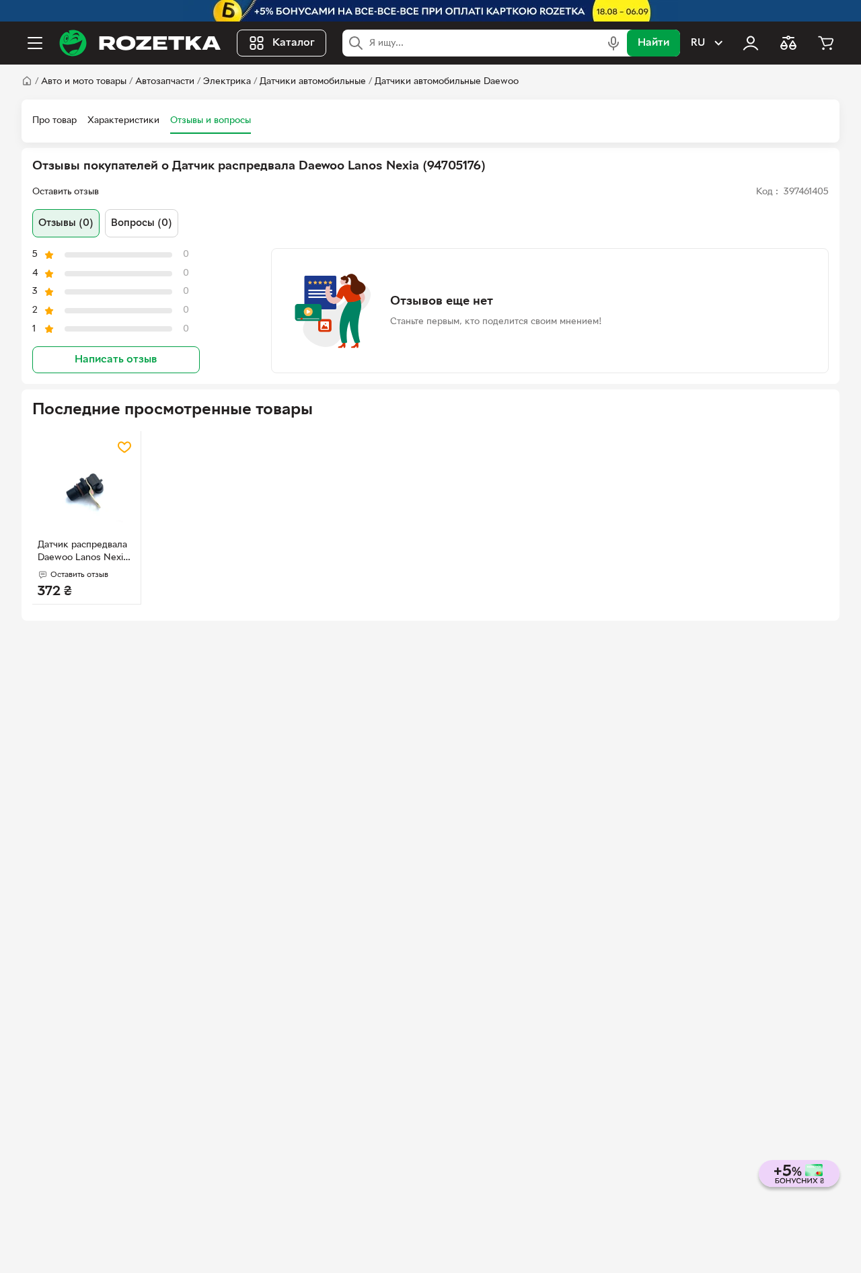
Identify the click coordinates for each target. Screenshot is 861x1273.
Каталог (293, 43)
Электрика (227, 81)
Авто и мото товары (83, 81)
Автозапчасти (164, 81)
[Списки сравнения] (788, 43)
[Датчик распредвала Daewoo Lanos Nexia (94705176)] (86, 485)
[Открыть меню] (35, 43)
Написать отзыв (116, 359)
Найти (653, 43)
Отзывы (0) (65, 223)
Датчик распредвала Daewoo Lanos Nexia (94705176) (83, 553)
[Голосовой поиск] (613, 43)
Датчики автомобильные (313, 81)
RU (698, 43)
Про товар (54, 120)
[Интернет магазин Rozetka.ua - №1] (140, 43)
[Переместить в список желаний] (124, 447)
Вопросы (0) (141, 223)
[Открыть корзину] (826, 43)
